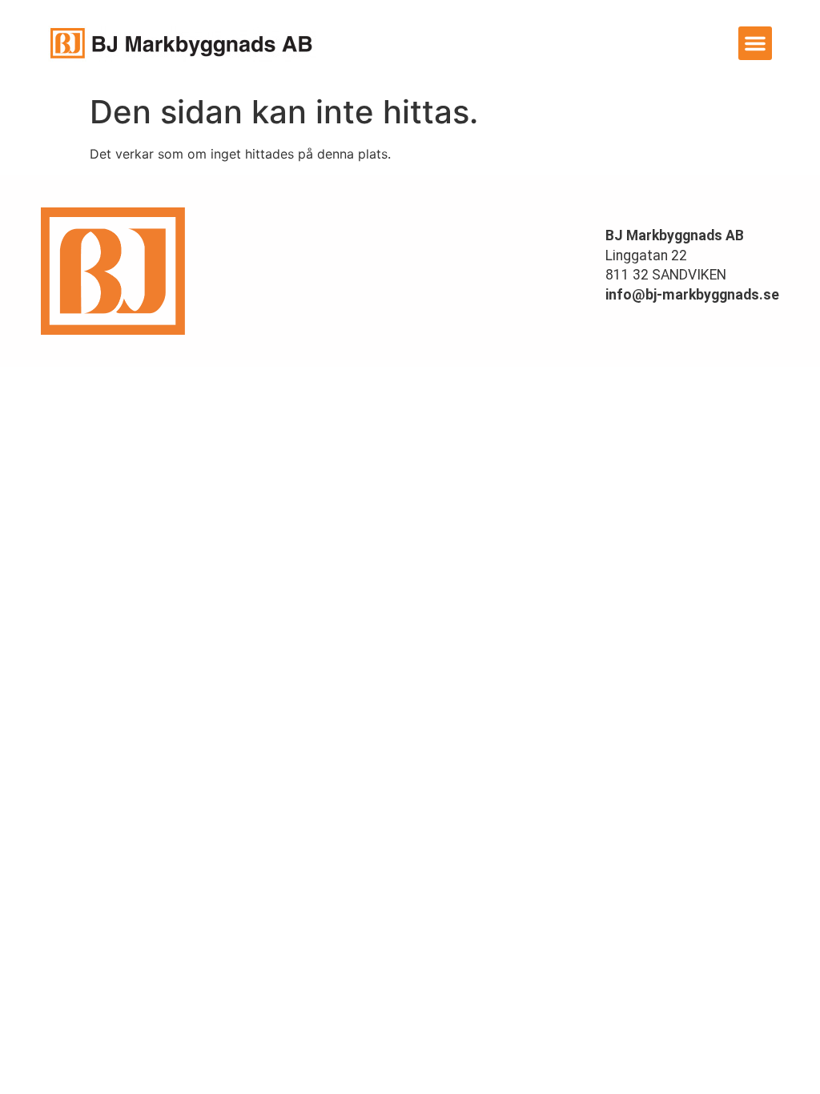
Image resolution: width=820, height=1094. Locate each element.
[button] (755, 43)
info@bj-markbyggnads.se (692, 295)
